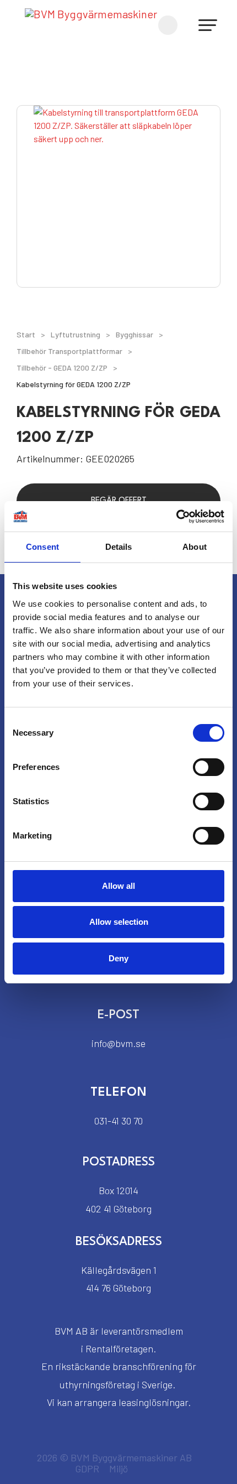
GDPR (87, 1468)
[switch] (208, 767)
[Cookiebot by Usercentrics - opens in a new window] (176, 516)
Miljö (118, 1468)
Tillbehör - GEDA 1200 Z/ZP (62, 367)
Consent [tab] (42, 546)
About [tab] (194, 546)
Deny (118, 958)
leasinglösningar (153, 1402)
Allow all (118, 886)
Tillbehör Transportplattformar (69, 351)
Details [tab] (118, 546)
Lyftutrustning (75, 334)
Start (26, 334)
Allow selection (118, 921)
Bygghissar (134, 334)
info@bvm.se (118, 1043)
